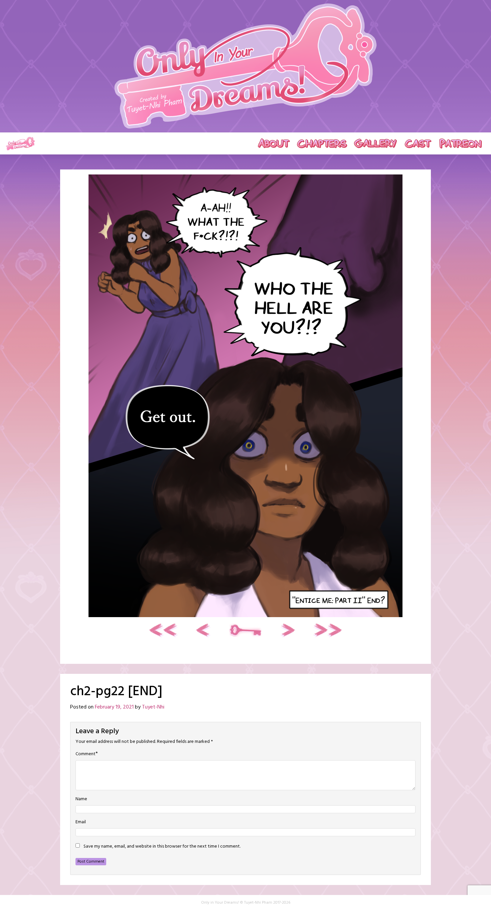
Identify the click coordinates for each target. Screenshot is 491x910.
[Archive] (245, 630)
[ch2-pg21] (204, 630)
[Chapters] (321, 143)
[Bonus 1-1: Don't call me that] (287, 630)
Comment (85, 754)
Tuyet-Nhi (153, 707)
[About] (274, 143)
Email (80, 822)
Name (81, 799)
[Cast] (418, 143)
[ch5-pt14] (327, 630)
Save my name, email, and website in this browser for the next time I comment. (162, 846)
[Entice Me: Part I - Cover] (164, 630)
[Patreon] (461, 143)
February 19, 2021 (114, 707)
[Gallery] (375, 143)
